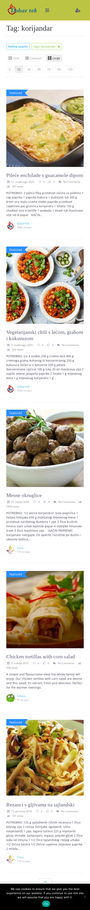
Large (56, 58)
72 (49, 69)
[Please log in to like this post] (50, 182)
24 (29, 69)
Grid (16, 58)
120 (69, 69)
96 (59, 69)
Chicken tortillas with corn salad (40, 656)
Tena (20, 548)
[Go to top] (45, 881)
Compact (36, 58)
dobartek (23, 223)
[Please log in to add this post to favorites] (40, 182)
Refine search (18, 46)
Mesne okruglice (24, 495)
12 (19, 69)
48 (39, 69)
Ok (46, 903)
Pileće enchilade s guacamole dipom (44, 175)
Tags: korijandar (45, 46)
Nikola (21, 696)
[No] (85, 897)
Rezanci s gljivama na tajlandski (40, 804)
